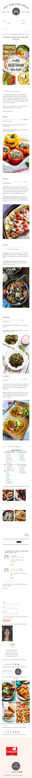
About (22, 20)
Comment (5, 588)
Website (4, 611)
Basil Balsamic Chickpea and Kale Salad (12, 320)
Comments (23, 41)
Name (4, 602)
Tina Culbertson (14, 569)
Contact (23, 23)
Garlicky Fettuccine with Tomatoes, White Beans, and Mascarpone (13, 29)
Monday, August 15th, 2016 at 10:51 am (17, 570)
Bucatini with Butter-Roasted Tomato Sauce (20, 523)
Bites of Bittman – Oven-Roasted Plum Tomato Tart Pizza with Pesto (20, 504)
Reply (12, 564)
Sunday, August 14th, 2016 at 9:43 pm (17, 557)
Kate (11, 555)
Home (4, 20)
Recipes (9, 23)
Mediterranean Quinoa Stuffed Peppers (12, 119)
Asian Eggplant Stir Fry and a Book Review (8, 502)
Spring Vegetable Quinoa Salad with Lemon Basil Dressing (7, 524)
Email (4, 606)
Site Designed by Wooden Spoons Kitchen (13, 775)
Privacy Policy (5, 725)
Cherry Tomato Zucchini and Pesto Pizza (13, 181)
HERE (6, 446)
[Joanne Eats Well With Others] (16, 8)
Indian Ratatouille (23, 31)
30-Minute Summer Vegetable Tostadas (12, 379)
